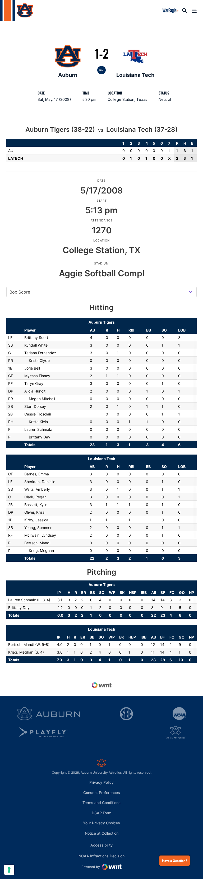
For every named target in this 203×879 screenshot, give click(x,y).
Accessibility (101, 845)
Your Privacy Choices (101, 823)
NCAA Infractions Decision (101, 855)
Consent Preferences (101, 792)
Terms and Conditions (101, 802)
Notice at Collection (101, 833)
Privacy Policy (101, 782)
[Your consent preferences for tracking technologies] (9, 870)
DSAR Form (101, 813)
